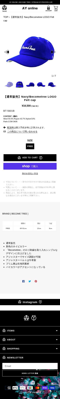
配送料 (10, 127)
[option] (30, 52)
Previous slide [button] (6, 52)
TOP (5, 17)
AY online (33, 393)
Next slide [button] (53, 52)
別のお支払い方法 (30, 173)
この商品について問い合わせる (22, 131)
